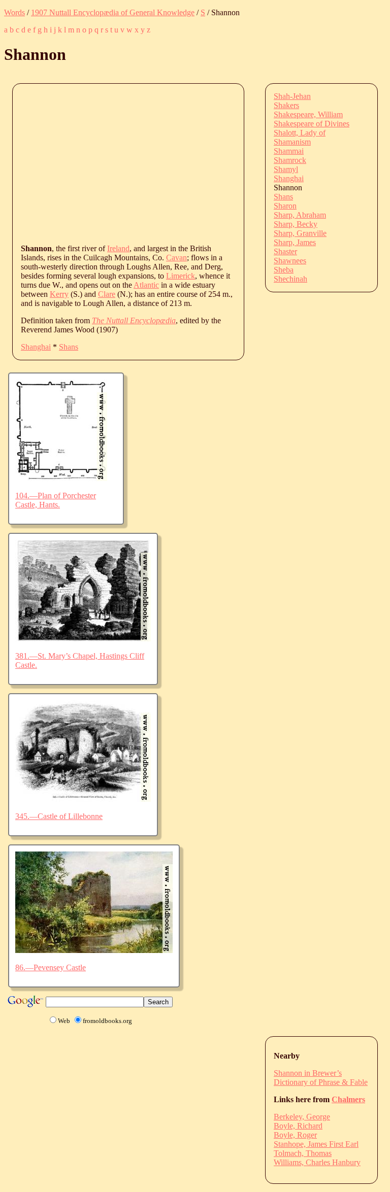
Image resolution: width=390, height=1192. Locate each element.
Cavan (176, 257)
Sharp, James (295, 242)
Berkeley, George (302, 1116)
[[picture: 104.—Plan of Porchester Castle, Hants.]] (61, 478)
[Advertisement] (205, 163)
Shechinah (290, 279)
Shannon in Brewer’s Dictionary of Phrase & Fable (321, 1077)
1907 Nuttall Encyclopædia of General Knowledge (112, 12)
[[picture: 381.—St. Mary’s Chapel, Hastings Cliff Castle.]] (83, 638)
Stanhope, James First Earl (316, 1144)
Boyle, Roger (295, 1135)
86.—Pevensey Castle (50, 967)
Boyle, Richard (298, 1125)
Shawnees (290, 260)
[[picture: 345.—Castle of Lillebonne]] (83, 799)
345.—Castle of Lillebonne (59, 816)
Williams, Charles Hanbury (317, 1162)
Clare (106, 294)
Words (14, 12)
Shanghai (36, 347)
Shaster (285, 251)
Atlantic (146, 285)
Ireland (118, 248)
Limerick (180, 275)
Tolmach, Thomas (303, 1153)
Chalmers (348, 1099)
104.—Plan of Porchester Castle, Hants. (55, 500)
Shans (68, 347)
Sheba (284, 269)
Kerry (59, 294)
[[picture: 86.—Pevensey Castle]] (94, 950)
